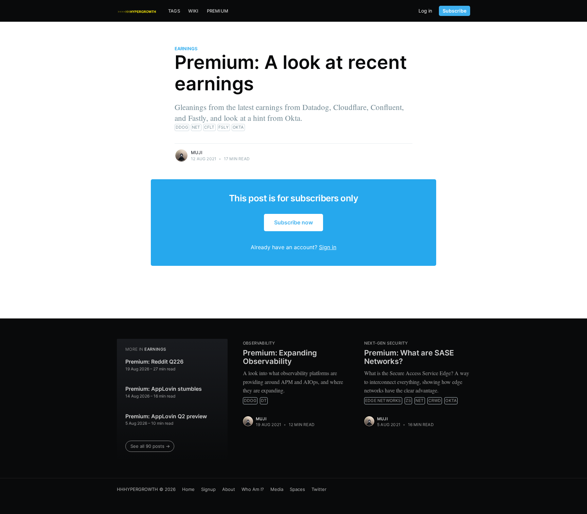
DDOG (182, 127)
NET (196, 127)
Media (276, 489)
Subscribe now (293, 222)
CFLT (209, 127)
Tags (174, 11)
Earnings (186, 48)
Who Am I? (253, 489)
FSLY (223, 127)
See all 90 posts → (150, 446)
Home (188, 489)
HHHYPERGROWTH (137, 489)
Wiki (193, 11)
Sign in (327, 247)
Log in (425, 10)
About (228, 489)
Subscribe (454, 11)
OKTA (238, 127)
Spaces (297, 489)
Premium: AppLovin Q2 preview (166, 416)
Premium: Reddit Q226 (154, 361)
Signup (208, 489)
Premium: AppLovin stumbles (163, 388)
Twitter (319, 489)
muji (196, 152)
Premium (217, 11)
